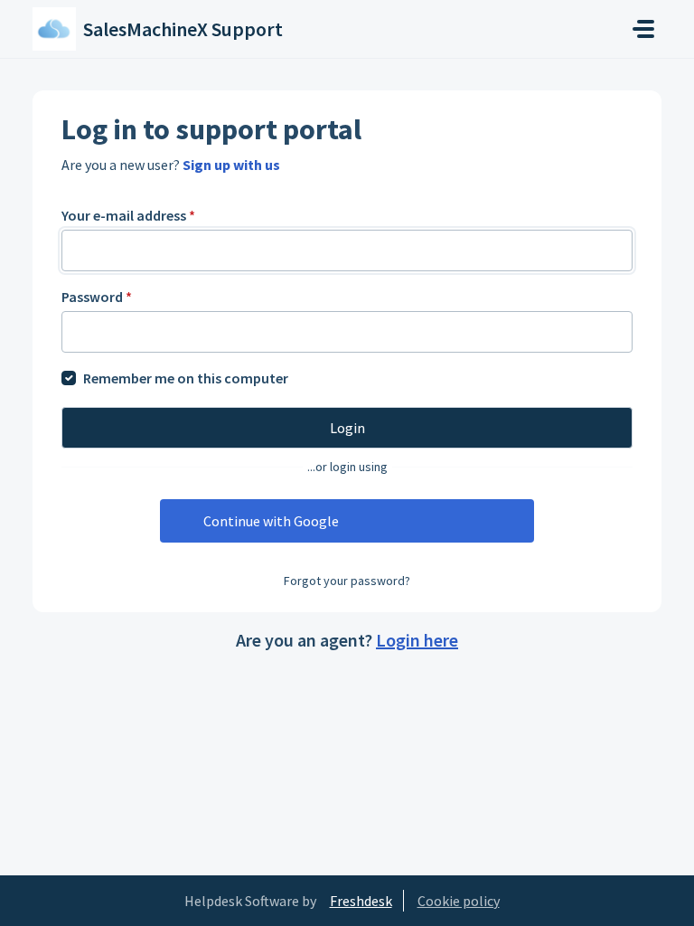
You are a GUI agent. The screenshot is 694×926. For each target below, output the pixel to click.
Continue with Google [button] (271, 521)
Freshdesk (361, 901)
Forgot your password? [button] (347, 580)
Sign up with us (231, 165)
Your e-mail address (128, 215)
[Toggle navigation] (643, 29)
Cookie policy (458, 901)
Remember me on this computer (185, 378)
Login (347, 428)
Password (96, 297)
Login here (417, 639)
